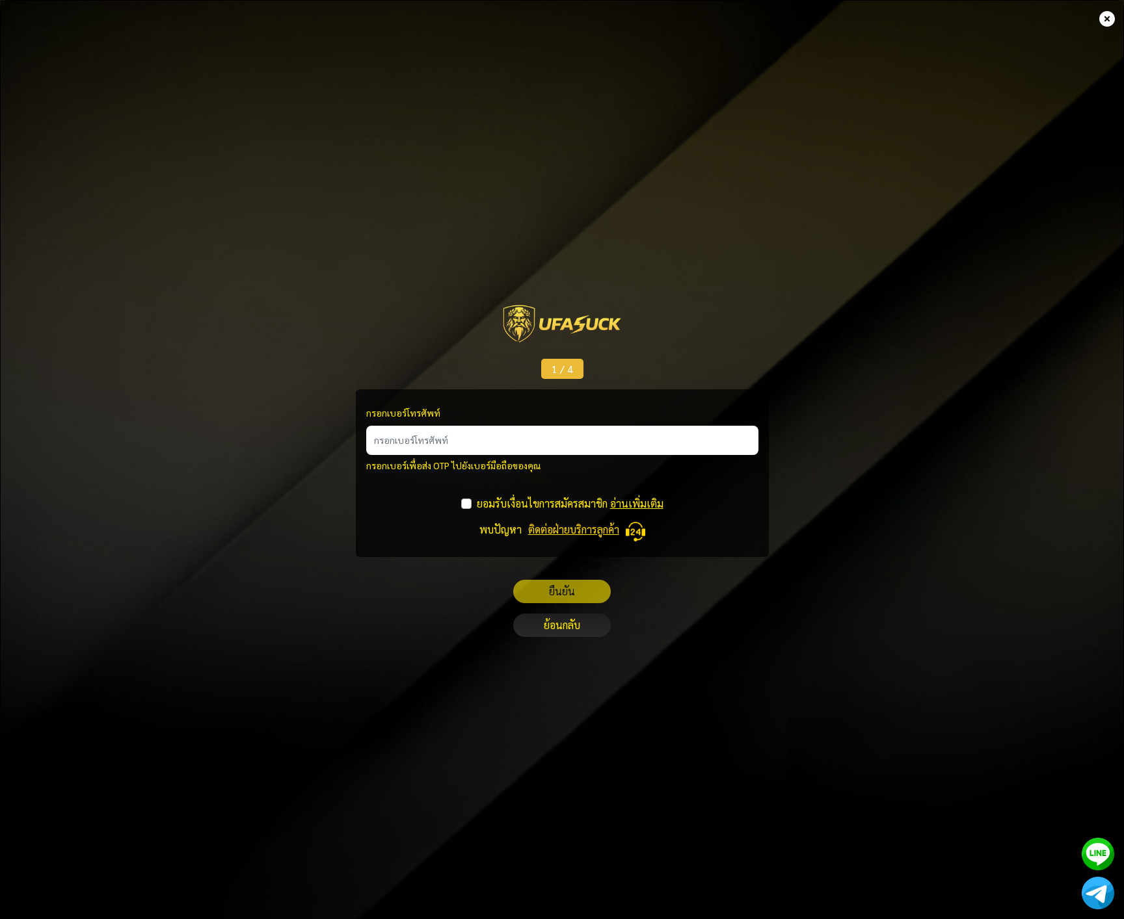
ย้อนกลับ (562, 625)
